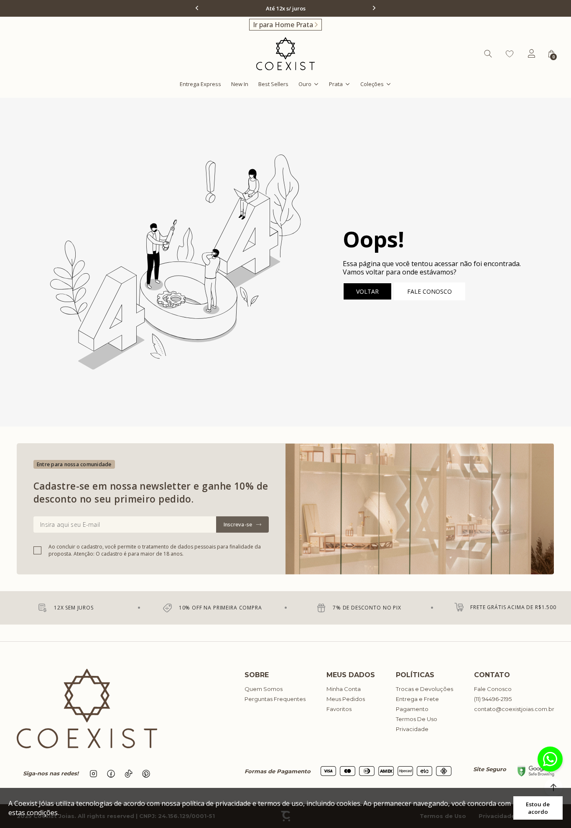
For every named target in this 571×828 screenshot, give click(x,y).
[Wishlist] (510, 54)
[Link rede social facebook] (111, 774)
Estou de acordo (538, 807)
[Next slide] (373, 8)
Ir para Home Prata (283, 24)
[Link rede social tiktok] (129, 774)
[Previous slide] (198, 8)
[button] (553, 787)
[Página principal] (285, 53)
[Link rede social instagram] (94, 774)
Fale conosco (429, 291)
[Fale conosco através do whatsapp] (550, 759)
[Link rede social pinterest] (146, 774)
